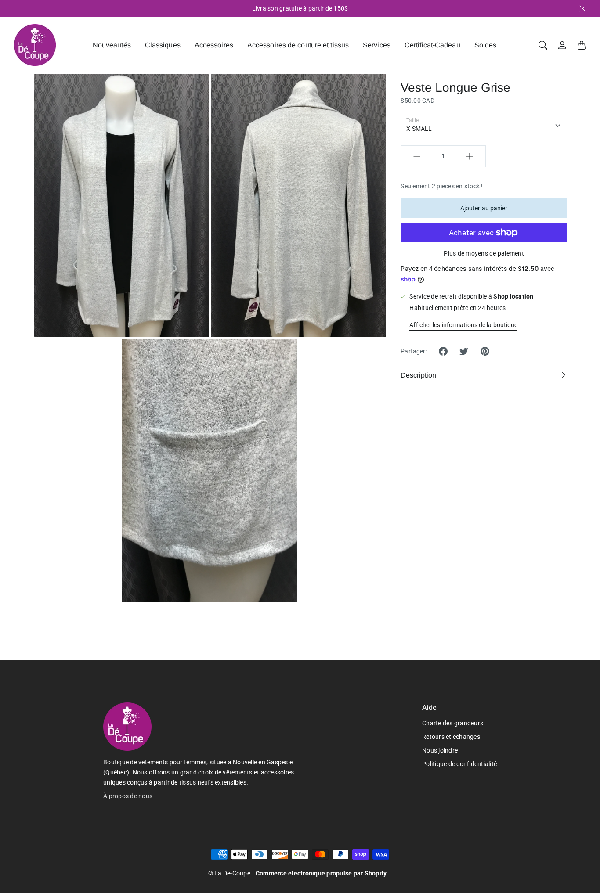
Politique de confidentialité (459, 763)
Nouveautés (112, 45)
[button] (443, 351)
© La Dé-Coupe (229, 873)
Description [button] (418, 375)
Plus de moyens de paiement (484, 253)
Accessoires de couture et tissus (298, 45)
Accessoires (214, 45)
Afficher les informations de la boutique (463, 324)
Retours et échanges (451, 736)
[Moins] (417, 156)
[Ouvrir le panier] (581, 45)
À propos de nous (127, 795)
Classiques (163, 45)
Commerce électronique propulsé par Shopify (321, 873)
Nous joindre (440, 750)
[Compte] (562, 45)
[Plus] (469, 156)
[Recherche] (543, 45)
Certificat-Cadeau (432, 45)
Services (376, 45)
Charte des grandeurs (452, 723)
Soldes (485, 45)
